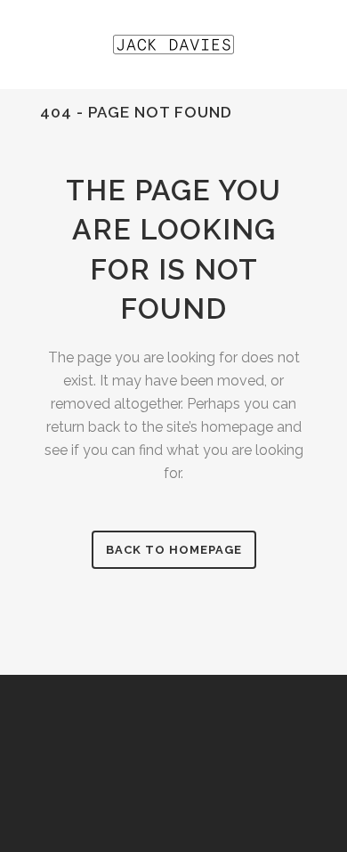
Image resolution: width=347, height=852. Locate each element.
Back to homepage (174, 549)
